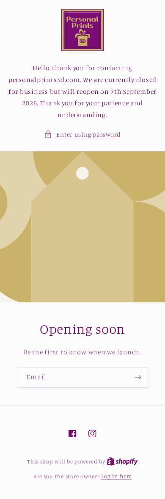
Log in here (116, 476)
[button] (82, 134)
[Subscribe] (138, 377)
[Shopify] (122, 461)
